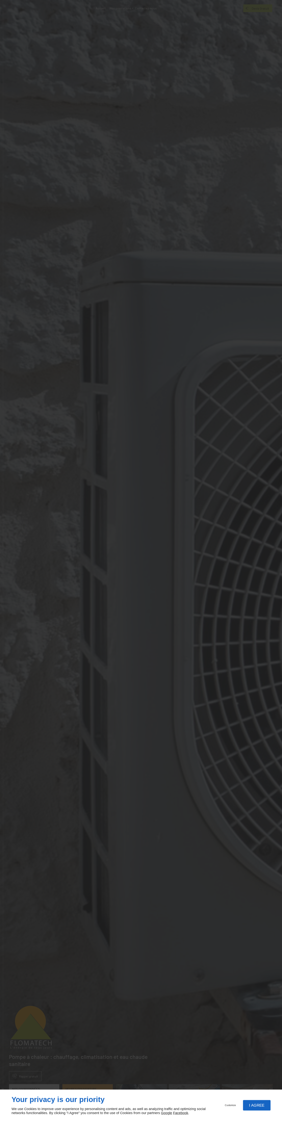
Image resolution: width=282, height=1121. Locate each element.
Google (166, 1113)
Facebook (180, 1113)
